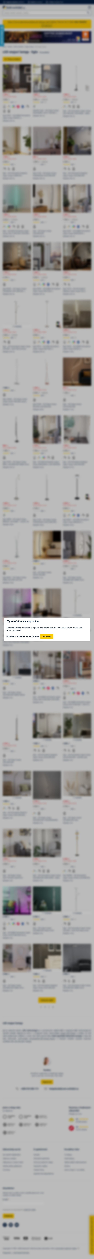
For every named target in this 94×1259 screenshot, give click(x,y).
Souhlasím (46, 636)
